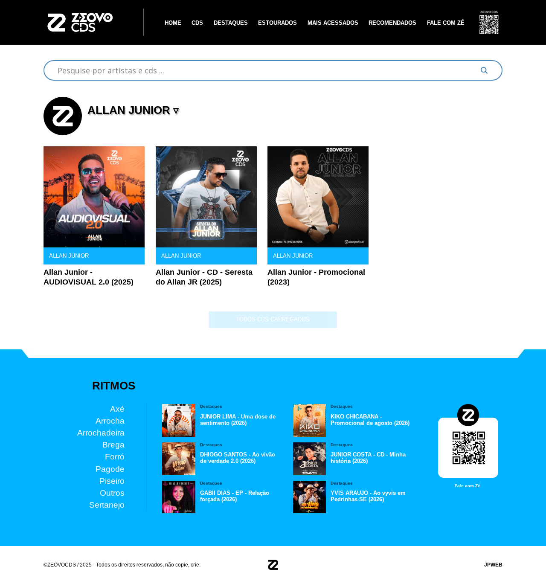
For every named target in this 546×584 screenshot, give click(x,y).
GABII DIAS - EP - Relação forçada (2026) (234, 496)
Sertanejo (107, 504)
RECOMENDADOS (392, 22)
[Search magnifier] (484, 70)
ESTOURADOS (277, 22)
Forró (115, 456)
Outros (112, 492)
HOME (173, 22)
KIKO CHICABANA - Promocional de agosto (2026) (370, 419)
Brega (113, 444)
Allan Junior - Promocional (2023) (316, 277)
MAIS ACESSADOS (333, 22)
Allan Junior (69, 256)
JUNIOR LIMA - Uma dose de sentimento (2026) (238, 419)
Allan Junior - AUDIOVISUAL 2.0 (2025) (89, 277)
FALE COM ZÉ (446, 22)
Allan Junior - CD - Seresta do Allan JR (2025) (204, 277)
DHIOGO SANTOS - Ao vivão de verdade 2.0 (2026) (237, 457)
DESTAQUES (231, 22)
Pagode (110, 468)
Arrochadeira (101, 432)
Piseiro (112, 480)
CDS (197, 22)
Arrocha (110, 420)
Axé (117, 408)
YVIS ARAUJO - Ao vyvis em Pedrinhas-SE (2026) (368, 496)
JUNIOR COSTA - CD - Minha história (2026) (368, 457)
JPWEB (493, 564)
